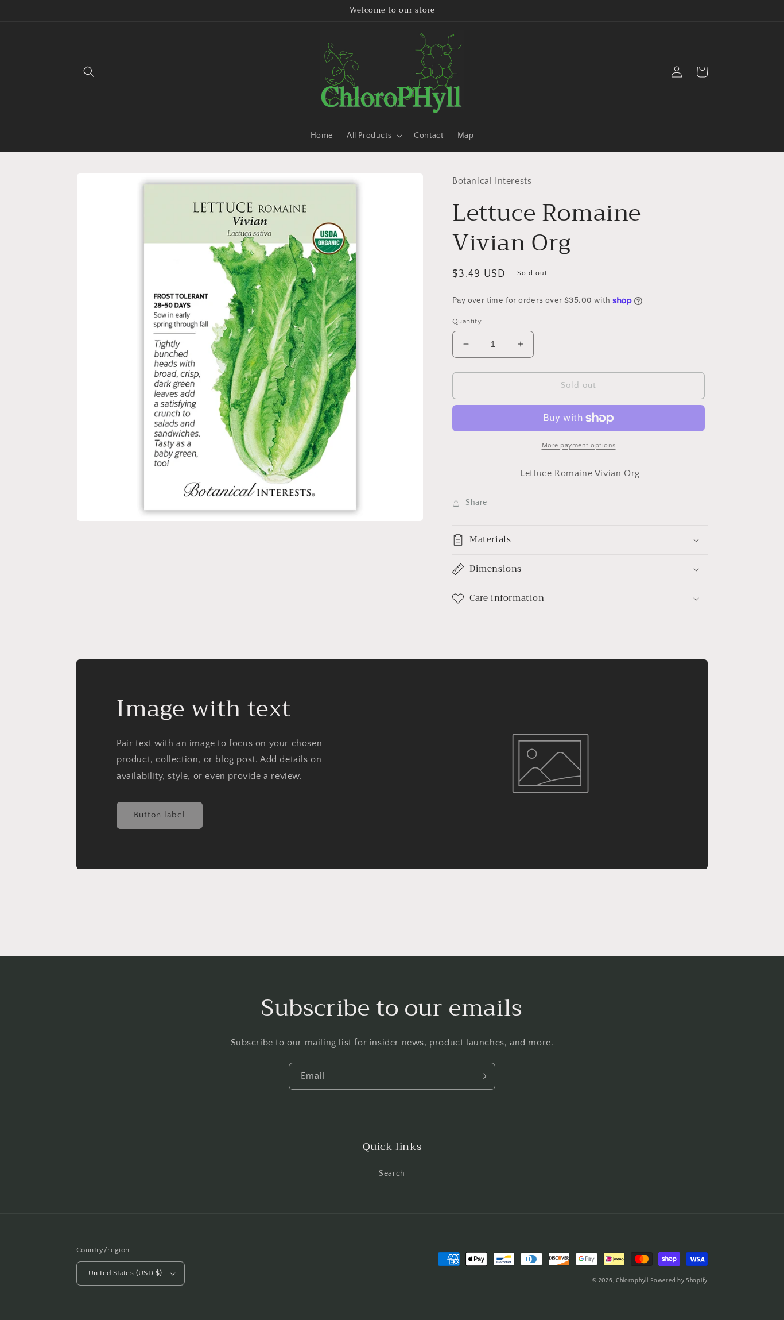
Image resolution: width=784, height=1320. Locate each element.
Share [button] (476, 502)
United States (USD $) (125, 1273)
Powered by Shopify (679, 1280)
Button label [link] (159, 815)
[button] (89, 71)
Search (392, 1173)
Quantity (467, 321)
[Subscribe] (482, 1076)
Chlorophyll (632, 1280)
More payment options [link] (579, 445)
